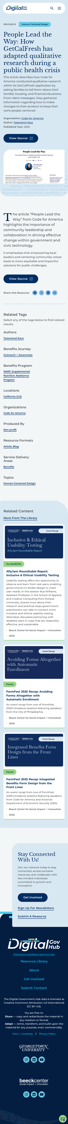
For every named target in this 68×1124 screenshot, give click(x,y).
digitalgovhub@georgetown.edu (34, 954)
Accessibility (13, 563)
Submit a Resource (32, 916)
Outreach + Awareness (17, 354)
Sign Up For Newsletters (36, 908)
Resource (9, 24)
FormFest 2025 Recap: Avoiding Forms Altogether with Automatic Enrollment (29, 695)
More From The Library (20, 518)
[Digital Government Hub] (16, 8)
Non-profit (10, 429)
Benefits (8, 466)
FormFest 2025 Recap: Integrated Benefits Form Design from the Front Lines (30, 783)
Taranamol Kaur (23, 122)
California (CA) (12, 396)
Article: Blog (11, 446)
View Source (18, 138)
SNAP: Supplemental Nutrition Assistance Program (16, 375)
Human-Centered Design (35, 24)
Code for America (32, 118)
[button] (59, 8)
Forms (10, 684)
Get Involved (32, 897)
